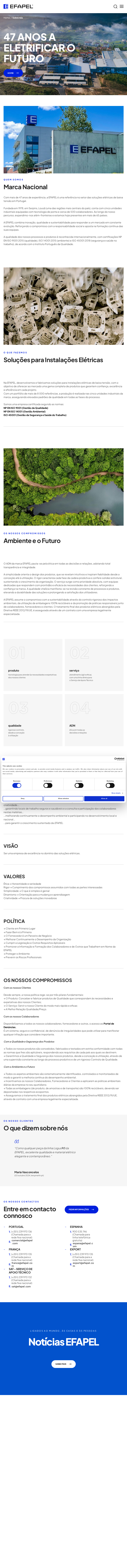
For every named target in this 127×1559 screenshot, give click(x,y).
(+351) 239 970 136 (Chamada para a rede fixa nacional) (21, 1234)
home (10, 73)
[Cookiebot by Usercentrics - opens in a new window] (110, 759)
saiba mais (60, 1364)
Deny (22, 798)
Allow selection (63, 798)
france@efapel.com (22, 1264)
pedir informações (79, 1209)
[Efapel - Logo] (18, 6)
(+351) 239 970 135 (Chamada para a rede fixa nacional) (21, 1257)
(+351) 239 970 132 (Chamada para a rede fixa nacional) (21, 1280)
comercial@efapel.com (22, 1242)
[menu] (122, 6)
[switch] (48, 785)
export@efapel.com (83, 1264)
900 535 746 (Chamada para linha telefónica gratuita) (81, 1236)
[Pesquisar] (115, 7)
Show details (116, 793)
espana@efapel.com (83, 1245)
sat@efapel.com (21, 1286)
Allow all (104, 798)
